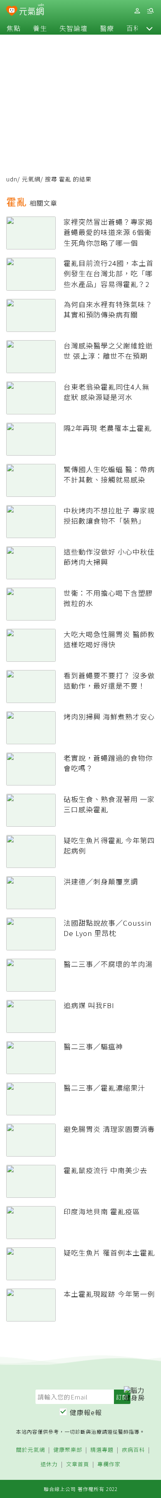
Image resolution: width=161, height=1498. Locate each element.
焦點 (14, 28)
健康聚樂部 (67, 1450)
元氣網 (31, 179)
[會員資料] (137, 10)
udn (11, 179)
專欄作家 (109, 1464)
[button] (149, 28)
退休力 (49, 1464)
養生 (40, 28)
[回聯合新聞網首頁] (11, 11)
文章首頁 (77, 1464)
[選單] (150, 10)
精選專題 (102, 1450)
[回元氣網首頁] (31, 10)
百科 (133, 28)
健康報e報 (86, 1412)
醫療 (107, 28)
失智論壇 (73, 28)
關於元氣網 (30, 1450)
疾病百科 (133, 1450)
